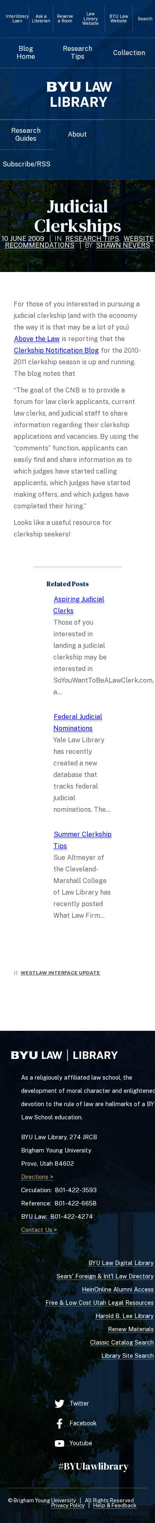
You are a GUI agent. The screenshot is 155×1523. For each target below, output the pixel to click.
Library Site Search (127, 1355)
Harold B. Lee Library (124, 1315)
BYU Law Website (119, 18)
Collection (129, 53)
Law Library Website (90, 19)
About (77, 134)
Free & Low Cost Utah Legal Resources (99, 1302)
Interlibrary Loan (17, 18)
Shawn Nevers (123, 245)
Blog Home (26, 52)
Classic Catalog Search (122, 1342)
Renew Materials (131, 1329)
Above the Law (37, 339)
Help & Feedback (114, 1505)
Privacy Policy (68, 1505)
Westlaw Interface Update (60, 973)
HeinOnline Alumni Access (118, 1289)
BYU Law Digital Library (121, 1262)
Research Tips (77, 52)
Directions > (37, 1176)
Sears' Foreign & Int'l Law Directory (105, 1276)
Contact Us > (39, 1229)
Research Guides (26, 134)
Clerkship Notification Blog (56, 350)
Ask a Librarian (41, 18)
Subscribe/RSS (26, 164)
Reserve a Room (65, 18)
